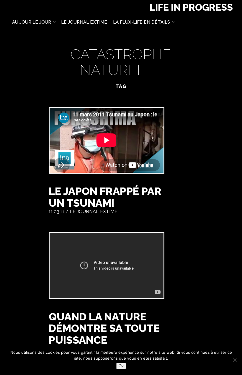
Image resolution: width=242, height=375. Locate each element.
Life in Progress (191, 7)
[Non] (235, 360)
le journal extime (84, 22)
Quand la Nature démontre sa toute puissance (104, 328)
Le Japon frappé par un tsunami (105, 197)
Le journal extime (93, 211)
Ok (121, 366)
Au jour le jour (31, 22)
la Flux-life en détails (141, 22)
